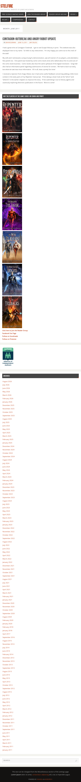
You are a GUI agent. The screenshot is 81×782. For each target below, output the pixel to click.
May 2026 (6, 392)
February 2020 (8, 620)
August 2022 (7, 542)
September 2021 (9, 576)
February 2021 (8, 596)
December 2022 (8, 528)
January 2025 (7, 443)
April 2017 (6, 634)
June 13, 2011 (22, 42)
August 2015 (7, 641)
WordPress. (49, 779)
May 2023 (6, 511)
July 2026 (6, 385)
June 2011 (6, 733)
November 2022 (8, 531)
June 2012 (6, 699)
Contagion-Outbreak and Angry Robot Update (29, 39)
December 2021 (8, 566)
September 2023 (9, 497)
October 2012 (8, 685)
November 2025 (8, 409)
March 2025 (7, 436)
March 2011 (7, 743)
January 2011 (7, 750)
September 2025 (9, 415)
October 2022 (8, 535)
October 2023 (8, 494)
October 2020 (8, 610)
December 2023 (8, 487)
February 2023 (8, 521)
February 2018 (8, 627)
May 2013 (6, 678)
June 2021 (6, 586)
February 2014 (8, 654)
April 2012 (6, 705)
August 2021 (7, 579)
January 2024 (7, 484)
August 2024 (7, 460)
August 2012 (7, 692)
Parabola (40, 779)
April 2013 (6, 682)
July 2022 (6, 545)
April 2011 (6, 740)
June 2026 (6, 388)
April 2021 (6, 589)
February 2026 (8, 398)
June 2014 (6, 651)
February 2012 (8, 712)
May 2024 (6, 470)
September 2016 (9, 637)
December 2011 (8, 719)
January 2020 (7, 624)
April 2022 (6, 555)
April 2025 (6, 433)
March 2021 (7, 593)
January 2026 (7, 402)
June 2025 (6, 426)
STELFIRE (7, 6)
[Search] (76, 761)
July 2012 (6, 695)
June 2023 (6, 508)
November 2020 (8, 606)
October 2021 (8, 572)
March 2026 (7, 395)
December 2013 (8, 658)
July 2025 (6, 422)
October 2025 (8, 412)
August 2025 (7, 419)
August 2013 (7, 671)
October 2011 (8, 726)
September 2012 (9, 688)
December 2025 (8, 405)
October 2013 (8, 665)
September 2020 (9, 613)
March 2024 (7, 477)
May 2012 (6, 702)
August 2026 (7, 381)
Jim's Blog (33, 42)
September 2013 (9, 668)
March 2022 (7, 559)
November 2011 (8, 723)
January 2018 (7, 630)
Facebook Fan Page (9, 333)
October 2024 (8, 453)
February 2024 (8, 480)
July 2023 (6, 504)
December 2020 (8, 603)
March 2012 (7, 709)
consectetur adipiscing (40, 775)
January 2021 (7, 600)
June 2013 (6, 675)
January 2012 (7, 716)
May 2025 (6, 429)
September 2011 (9, 729)
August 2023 (7, 501)
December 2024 (8, 446)
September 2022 (9, 538)
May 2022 (6, 552)
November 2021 (8, 569)
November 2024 (8, 450)
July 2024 (6, 463)
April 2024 (6, 473)
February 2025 (8, 439)
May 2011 (6, 736)
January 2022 (7, 562)
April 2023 (6, 514)
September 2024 (9, 456)
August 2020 (7, 617)
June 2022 (6, 549)
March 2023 (7, 518)
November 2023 (8, 490)
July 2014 (6, 647)
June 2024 (6, 467)
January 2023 (7, 525)
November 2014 (8, 644)
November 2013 (8, 661)
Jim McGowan (11, 42)
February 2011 (8, 746)
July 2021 (6, 583)
